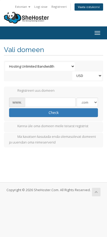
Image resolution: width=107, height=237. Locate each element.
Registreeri (59, 7)
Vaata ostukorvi (89, 7)
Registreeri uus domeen (36, 90)
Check (54, 112)
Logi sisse (41, 7)
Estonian (21, 7)
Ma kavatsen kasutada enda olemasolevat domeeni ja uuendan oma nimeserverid (52, 139)
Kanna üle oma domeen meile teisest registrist (52, 126)
